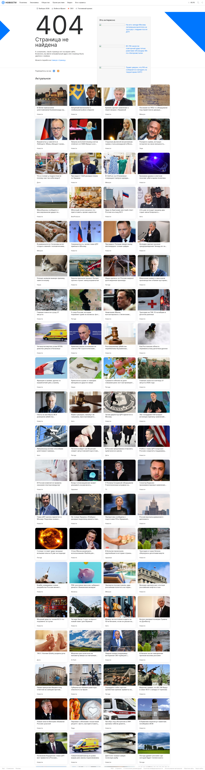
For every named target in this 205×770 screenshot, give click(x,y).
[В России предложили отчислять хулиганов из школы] (120, 442)
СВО (71, 8)
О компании (10, 768)
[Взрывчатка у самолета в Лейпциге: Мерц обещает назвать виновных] (51, 135)
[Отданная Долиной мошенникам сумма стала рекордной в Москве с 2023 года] (120, 135)
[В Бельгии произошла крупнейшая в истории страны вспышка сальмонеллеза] (120, 544)
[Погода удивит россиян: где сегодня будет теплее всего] (154, 748)
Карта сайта (199, 768)
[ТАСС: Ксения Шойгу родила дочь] (51, 646)
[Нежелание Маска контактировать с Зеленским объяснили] (120, 305)
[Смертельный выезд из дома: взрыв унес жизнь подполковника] (85, 748)
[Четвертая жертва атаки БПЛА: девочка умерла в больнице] (51, 339)
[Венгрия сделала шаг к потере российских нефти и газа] (154, 578)
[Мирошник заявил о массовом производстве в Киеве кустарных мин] (154, 271)
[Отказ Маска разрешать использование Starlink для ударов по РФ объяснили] (85, 544)
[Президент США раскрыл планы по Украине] (85, 169)
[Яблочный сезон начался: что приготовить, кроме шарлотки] (85, 203)
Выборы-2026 (44, 8)
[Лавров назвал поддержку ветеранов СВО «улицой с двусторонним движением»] (120, 646)
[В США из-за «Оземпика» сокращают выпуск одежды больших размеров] (120, 169)
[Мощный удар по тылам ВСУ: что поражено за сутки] (51, 612)
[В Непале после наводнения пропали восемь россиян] (154, 646)
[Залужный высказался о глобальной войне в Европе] (85, 100)
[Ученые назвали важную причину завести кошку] (51, 271)
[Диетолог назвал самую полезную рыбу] (120, 748)
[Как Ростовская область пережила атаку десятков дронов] (154, 339)
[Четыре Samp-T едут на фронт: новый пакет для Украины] (85, 612)
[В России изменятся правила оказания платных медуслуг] (51, 476)
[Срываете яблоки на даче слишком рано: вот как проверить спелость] (120, 373)
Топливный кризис (85, 8)
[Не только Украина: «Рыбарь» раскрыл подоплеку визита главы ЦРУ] (85, 510)
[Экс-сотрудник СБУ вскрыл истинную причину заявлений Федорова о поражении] (154, 407)
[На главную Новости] (10, 2)
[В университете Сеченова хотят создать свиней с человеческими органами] (51, 237)
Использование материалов (173, 768)
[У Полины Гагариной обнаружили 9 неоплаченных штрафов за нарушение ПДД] (120, 476)
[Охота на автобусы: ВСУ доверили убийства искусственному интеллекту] (51, 407)
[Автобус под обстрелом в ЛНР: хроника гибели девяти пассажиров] (120, 714)
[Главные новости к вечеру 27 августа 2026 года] (154, 373)
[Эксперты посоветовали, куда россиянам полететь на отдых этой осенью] (120, 578)
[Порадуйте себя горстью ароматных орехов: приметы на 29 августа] (120, 680)
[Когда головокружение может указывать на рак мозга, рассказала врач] (85, 476)
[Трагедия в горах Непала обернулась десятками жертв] (154, 544)
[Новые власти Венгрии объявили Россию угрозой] (51, 714)
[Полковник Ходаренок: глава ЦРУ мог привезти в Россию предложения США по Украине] (51, 748)
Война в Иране (59, 8)
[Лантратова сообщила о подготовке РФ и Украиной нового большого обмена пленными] (120, 510)
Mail (3, 768)
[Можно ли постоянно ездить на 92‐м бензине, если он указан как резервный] (120, 612)
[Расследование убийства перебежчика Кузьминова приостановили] (120, 339)
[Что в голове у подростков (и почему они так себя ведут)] (51, 169)
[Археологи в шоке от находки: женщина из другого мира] (85, 373)
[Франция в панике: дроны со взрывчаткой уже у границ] (51, 373)
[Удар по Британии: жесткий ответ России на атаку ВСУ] (120, 203)
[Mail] (3, 2)
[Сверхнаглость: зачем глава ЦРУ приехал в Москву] (85, 237)
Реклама (18, 768)
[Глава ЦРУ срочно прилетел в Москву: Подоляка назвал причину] (51, 510)
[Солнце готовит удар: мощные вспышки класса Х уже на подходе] (51, 544)
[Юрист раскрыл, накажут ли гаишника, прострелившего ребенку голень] (85, 407)
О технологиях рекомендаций (133, 768)
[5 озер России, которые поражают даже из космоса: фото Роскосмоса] (85, 305)
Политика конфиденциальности (153, 768)
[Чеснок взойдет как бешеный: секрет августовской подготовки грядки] (85, 442)
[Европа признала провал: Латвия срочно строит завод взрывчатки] (85, 271)
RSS (112, 768)
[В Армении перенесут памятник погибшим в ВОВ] (154, 714)
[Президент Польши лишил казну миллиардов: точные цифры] (120, 237)
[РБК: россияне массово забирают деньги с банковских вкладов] (85, 578)
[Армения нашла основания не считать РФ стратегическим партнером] (85, 339)
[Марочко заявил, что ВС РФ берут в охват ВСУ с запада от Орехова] (154, 680)
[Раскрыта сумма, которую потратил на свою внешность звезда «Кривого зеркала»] (154, 135)
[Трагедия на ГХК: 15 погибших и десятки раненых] (154, 305)
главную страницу (58, 60)
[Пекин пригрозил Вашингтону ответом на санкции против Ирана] (51, 680)
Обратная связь (189, 768)
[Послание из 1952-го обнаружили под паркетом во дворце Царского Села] (154, 100)
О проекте (118, 768)
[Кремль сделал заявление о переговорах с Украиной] (120, 100)
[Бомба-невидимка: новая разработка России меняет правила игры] (51, 578)
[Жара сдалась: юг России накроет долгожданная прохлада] (120, 271)
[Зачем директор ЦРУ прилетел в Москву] (120, 407)
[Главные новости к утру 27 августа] (51, 305)
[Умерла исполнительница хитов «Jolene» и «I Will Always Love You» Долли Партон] (85, 135)
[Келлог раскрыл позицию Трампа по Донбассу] (154, 612)
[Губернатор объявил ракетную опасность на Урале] (85, 680)
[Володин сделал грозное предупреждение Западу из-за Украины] (154, 237)
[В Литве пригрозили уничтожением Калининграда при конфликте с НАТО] (51, 100)
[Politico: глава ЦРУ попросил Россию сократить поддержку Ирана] (154, 442)
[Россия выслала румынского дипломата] (154, 510)
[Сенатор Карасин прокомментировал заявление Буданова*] (154, 476)
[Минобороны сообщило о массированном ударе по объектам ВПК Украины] (51, 203)
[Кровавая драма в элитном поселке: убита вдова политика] (154, 169)
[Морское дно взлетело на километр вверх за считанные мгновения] (85, 646)
